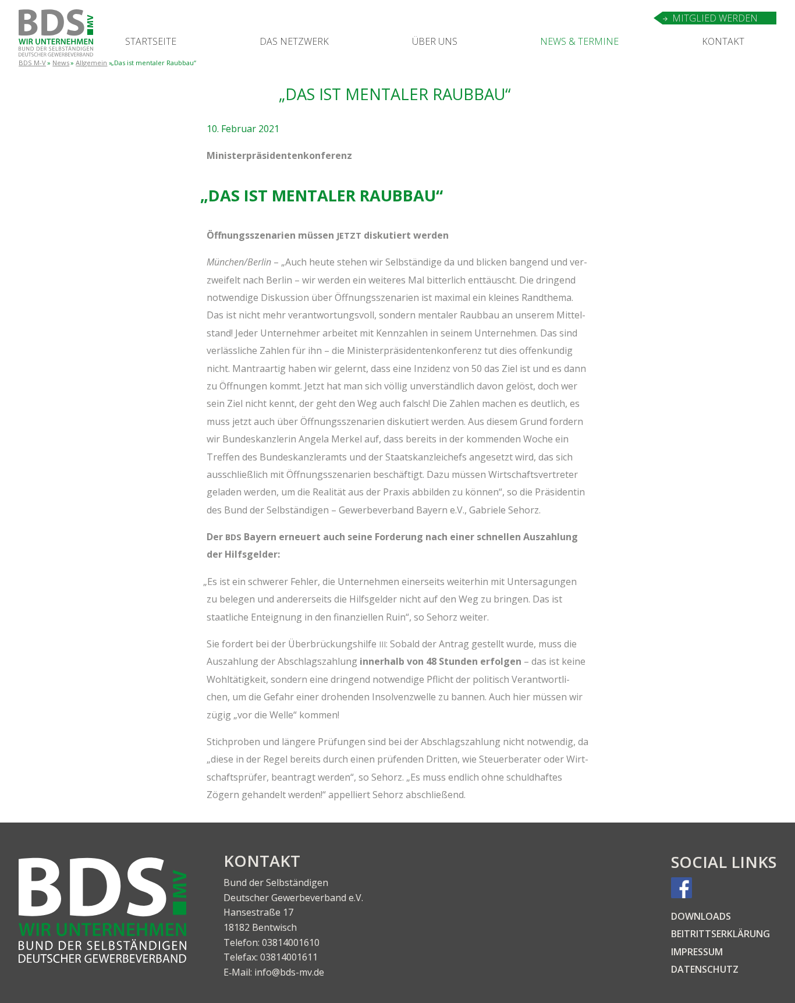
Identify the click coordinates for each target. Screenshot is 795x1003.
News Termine (579, 41)
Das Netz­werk (294, 41)
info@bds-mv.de (289, 972)
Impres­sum (697, 951)
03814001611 (289, 957)
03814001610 (291, 942)
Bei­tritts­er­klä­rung (720, 933)
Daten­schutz (705, 969)
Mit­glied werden (715, 18)
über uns (434, 41)
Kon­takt (723, 41)
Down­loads (701, 916)
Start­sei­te (150, 41)
